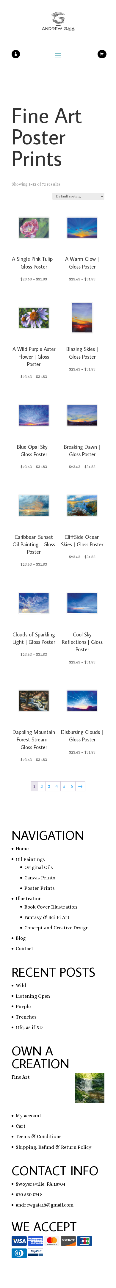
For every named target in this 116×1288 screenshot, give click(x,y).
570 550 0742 (29, 1194)
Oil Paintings (30, 859)
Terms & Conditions (39, 1136)
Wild (21, 985)
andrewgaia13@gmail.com (44, 1205)
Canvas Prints (39, 878)
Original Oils (38, 867)
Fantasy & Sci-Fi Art (47, 917)
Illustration (29, 898)
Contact (24, 948)
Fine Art (21, 1077)
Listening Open (33, 996)
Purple (23, 1006)
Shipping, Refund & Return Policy (53, 1147)
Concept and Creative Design (56, 928)
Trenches (26, 1017)
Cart (21, 1126)
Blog (21, 938)
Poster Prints (39, 888)
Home (22, 848)
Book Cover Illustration (50, 907)
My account (28, 1115)
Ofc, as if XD (29, 1027)
